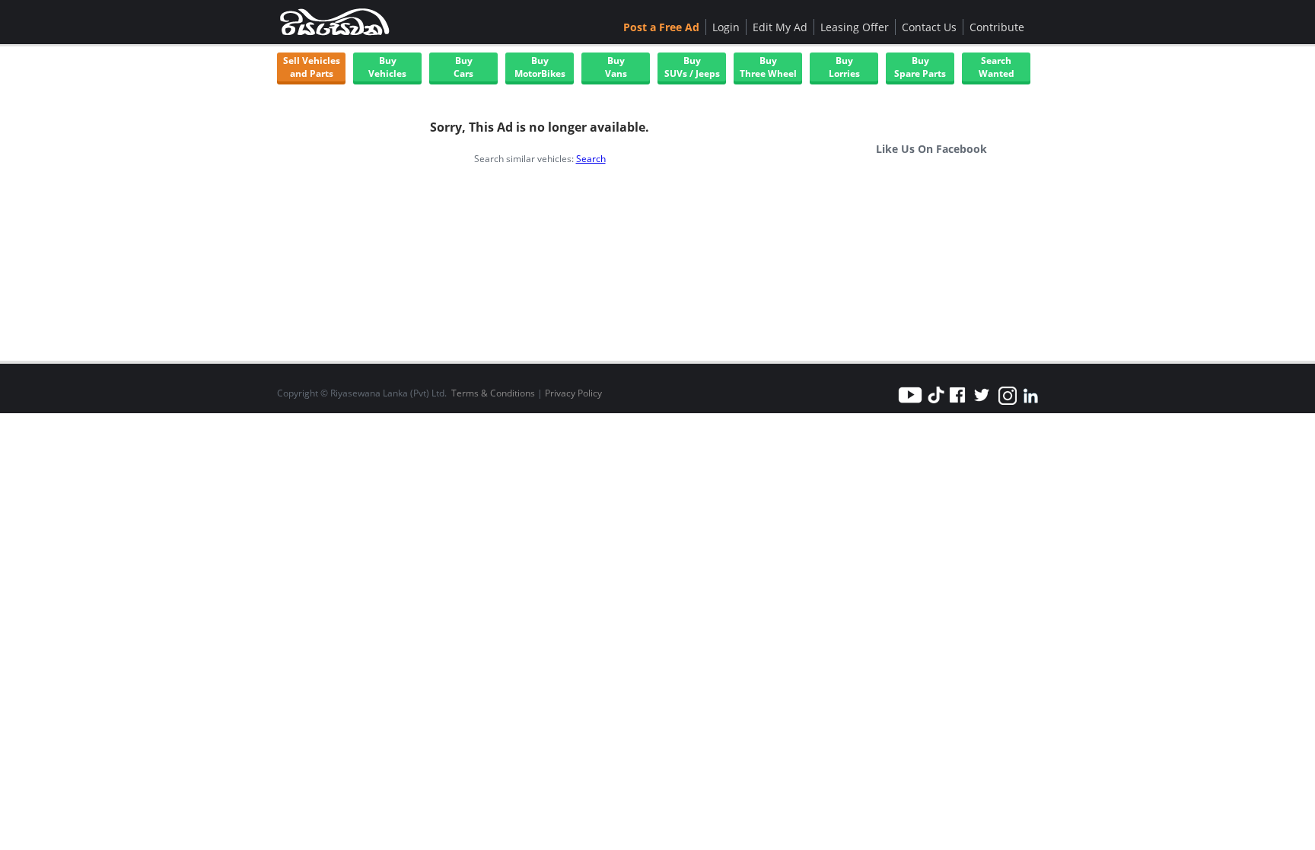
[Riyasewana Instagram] (1007, 403)
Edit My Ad (780, 27)
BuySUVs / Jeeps (692, 67)
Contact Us (929, 27)
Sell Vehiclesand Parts (311, 67)
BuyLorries (844, 67)
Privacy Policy (573, 393)
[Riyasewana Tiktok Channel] (936, 403)
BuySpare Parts (920, 67)
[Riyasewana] (334, 22)
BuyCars (463, 67)
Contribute (997, 27)
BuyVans (616, 67)
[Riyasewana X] (982, 403)
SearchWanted (996, 67)
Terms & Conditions (493, 393)
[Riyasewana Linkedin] (1030, 403)
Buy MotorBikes (539, 67)
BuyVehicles (387, 67)
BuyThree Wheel (768, 67)
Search (591, 158)
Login (726, 27)
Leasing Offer (854, 27)
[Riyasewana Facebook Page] (957, 403)
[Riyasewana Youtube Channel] (912, 403)
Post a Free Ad (661, 27)
